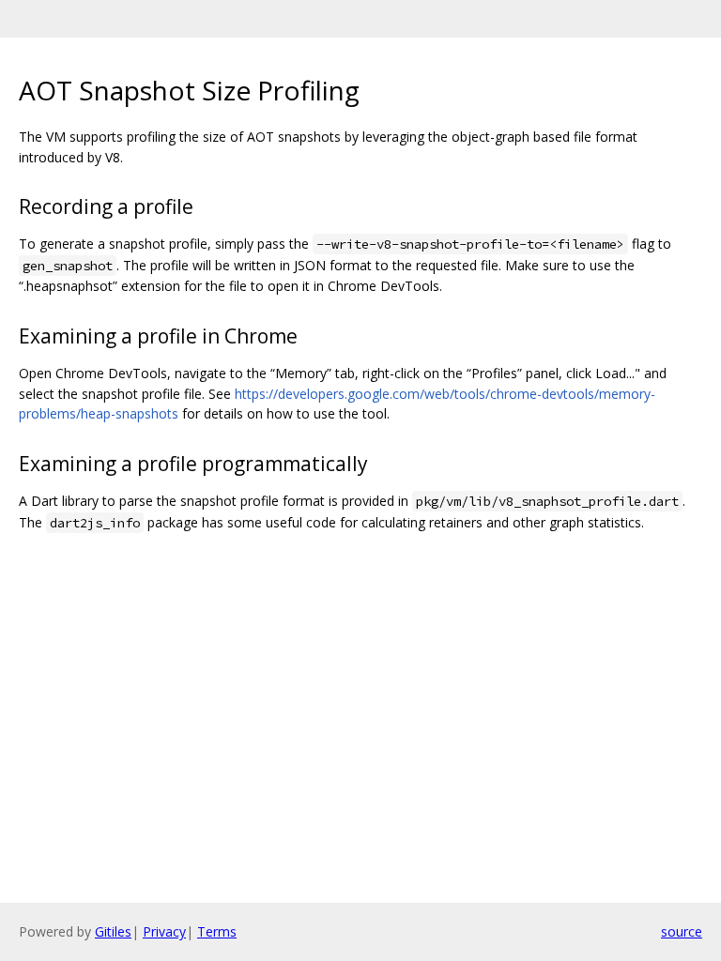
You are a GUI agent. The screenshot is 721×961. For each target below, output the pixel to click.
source (681, 931)
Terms (217, 931)
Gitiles (113, 931)
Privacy (164, 931)
